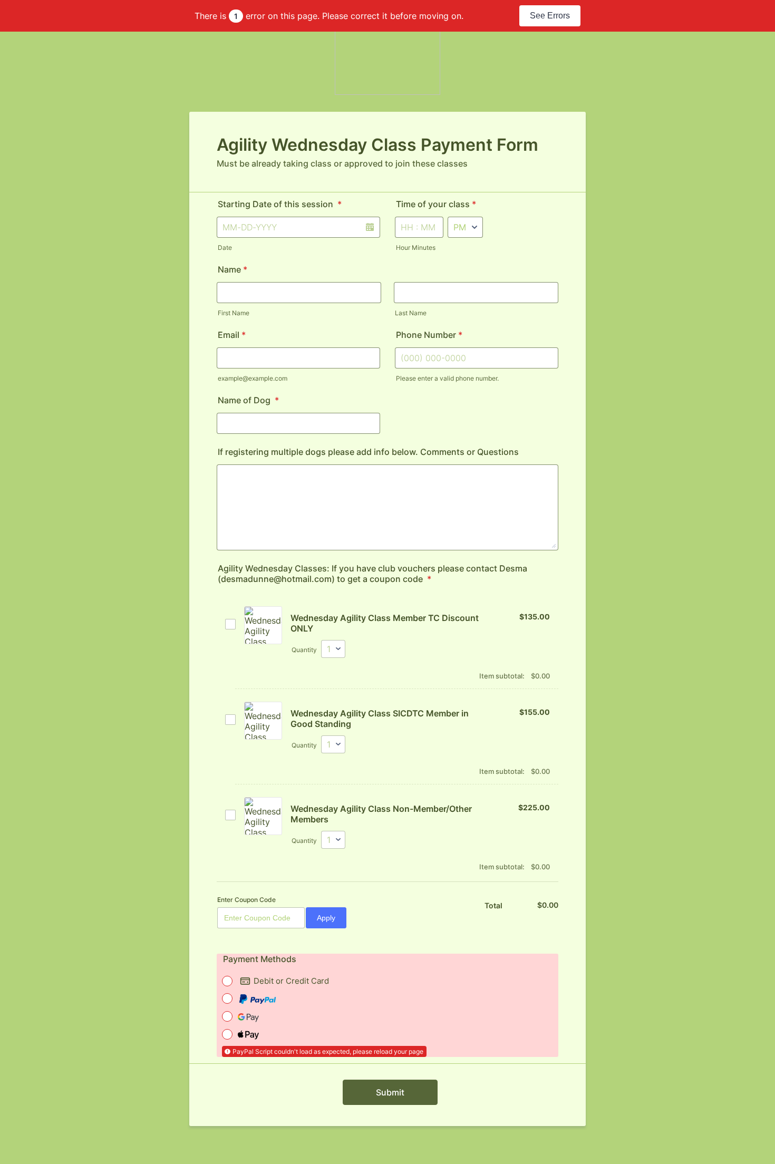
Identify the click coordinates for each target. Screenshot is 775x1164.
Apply (326, 918)
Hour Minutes (415, 247)
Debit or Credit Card (291, 981)
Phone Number (429, 334)
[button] (369, 227)
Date (225, 247)
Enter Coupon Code (246, 900)
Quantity (304, 650)
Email (232, 334)
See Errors (550, 15)
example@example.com (252, 378)
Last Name (411, 313)
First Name (233, 313)
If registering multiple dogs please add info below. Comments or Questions (368, 452)
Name (232, 269)
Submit (390, 1092)
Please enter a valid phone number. (447, 378)
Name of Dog (248, 400)
